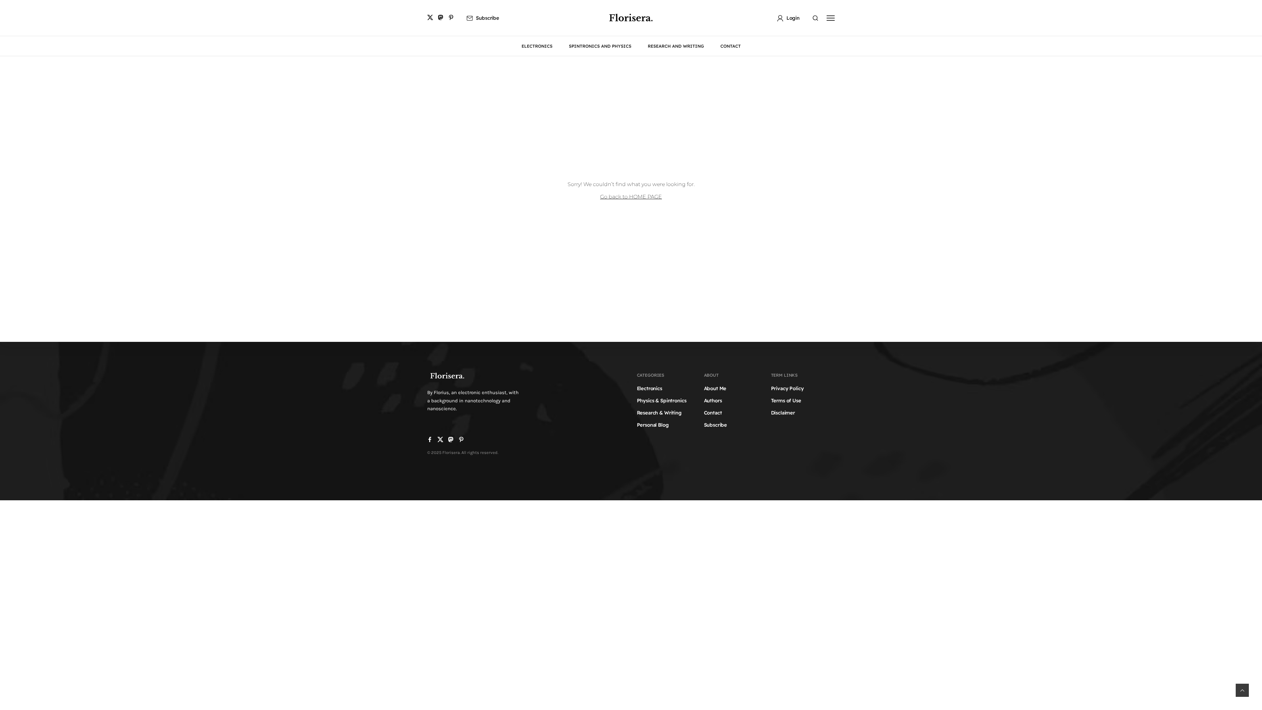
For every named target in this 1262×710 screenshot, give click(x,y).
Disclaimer (783, 413)
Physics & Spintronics (662, 400)
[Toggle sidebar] (831, 18)
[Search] (815, 18)
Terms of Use (786, 400)
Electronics (649, 388)
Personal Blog (653, 425)
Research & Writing (659, 413)
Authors (713, 400)
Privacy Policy (787, 388)
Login (793, 18)
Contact (713, 413)
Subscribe (487, 18)
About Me (715, 388)
